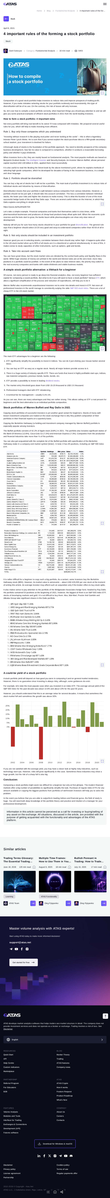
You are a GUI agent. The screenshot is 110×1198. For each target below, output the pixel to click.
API (5, 1059)
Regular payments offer (67, 1173)
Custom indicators (11, 1067)
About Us (61, 1112)
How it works (62, 1087)
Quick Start (8, 1055)
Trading (60, 1059)
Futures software (10, 1133)
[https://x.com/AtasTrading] (49, 1155)
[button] (105, 1016)
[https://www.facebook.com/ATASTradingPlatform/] (21, 949)
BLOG (59, 1051)
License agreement (12, 1173)
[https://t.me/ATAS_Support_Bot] (11, 949)
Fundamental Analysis (45, 51)
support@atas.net (20, 942)
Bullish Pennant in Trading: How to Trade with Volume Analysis (87, 861)
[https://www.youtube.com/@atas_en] (65, 1155)
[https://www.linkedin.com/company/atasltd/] (39, 1155)
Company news (63, 1067)
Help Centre (8, 1063)
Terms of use (62, 1169)
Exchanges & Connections (15, 1124)
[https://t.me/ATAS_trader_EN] (60, 1155)
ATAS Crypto (62, 1083)
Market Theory (63, 1055)
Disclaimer (8, 1165)
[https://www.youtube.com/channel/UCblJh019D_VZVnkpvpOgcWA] (16, 949)
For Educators (9, 1087)
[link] (9, 18)
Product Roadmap (65, 1096)
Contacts (60, 1120)
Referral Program (11, 1083)
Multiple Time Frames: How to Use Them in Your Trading (54, 861)
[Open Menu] (105, 4)
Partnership (8, 1177)
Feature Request (64, 1091)
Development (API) (11, 1128)
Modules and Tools (11, 1116)
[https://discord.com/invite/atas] (71, 1155)
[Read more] (33, 903)
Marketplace (8, 1071)
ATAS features (63, 1063)
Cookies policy (63, 1165)
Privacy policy (9, 1169)
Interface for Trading (12, 1120)
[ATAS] (10, 4)
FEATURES (8, 1108)
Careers (60, 1116)
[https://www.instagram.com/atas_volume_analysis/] (27, 949)
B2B (5, 1091)
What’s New (62, 1100)
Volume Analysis (10, 1112)
